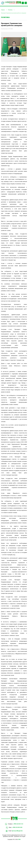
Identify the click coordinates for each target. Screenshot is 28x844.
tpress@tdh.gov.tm (17, 830)
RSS (20, 839)
